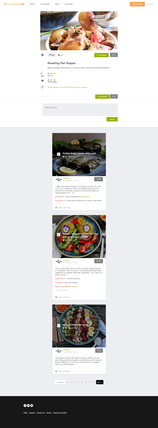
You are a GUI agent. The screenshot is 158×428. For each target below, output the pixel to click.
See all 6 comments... (62, 290)
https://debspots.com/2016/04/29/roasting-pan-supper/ (67, 87)
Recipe (52, 55)
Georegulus (59, 282)
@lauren (75, 286)
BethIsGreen (59, 196)
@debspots (86, 196)
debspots (53, 73)
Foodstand (14, 4)
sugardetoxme (60, 200)
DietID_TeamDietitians (63, 286)
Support (32, 412)
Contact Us (41, 412)
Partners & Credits (60, 412)
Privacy (49, 412)
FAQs (25, 412)
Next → (99, 382)
